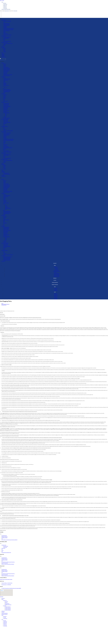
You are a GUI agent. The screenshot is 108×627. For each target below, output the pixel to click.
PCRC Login (5, 6)
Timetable (4, 84)
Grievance (3, 175)
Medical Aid (4, 148)
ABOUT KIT (5, 600)
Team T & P (4, 129)
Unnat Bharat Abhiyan (6, 25)
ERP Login (4, 620)
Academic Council (5, 196)
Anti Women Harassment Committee (8, 29)
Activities (4, 44)
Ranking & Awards (5, 71)
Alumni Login (5, 5)
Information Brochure (6, 110)
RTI (2, 538)
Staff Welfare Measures (6, 91)
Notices (4, 92)
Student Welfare (4, 131)
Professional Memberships (6, 122)
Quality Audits (5, 72)
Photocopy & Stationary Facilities (7, 147)
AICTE (6, 113)
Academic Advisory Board (6, 195)
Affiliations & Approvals (6, 69)
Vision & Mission (7, 603)
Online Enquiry (5, 109)
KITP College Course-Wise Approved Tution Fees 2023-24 (9, 539)
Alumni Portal (5, 547)
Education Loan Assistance (7, 106)
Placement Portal (5, 546)
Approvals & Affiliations (6, 112)
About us (3, 179)
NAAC (4, 88)
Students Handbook (6, 150)
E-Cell (4, 125)
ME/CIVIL (4, 95)
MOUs (4, 45)
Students (4, 48)
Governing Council (5, 67)
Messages (4, 605)
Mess (4, 143)
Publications (5, 123)
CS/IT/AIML (5, 94)
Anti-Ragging (5, 27)
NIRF (2, 52)
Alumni (4, 49)
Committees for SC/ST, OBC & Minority (8, 28)
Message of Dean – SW (6, 23)
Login (4, 40)
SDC (4, 127)
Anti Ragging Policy (4, 535)
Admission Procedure (6, 103)
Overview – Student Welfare (7, 132)
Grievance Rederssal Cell (6, 89)
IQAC (4, 86)
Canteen (4, 32)
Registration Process (6, 104)
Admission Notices (5, 107)
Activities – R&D (5, 121)
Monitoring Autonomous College (7, 74)
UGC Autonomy (4, 176)
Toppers (4, 198)
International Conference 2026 (7, 256)
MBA (4, 220)
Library (4, 199)
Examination (5, 200)
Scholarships (5, 26)
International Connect (5, 42)
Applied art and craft (6, 219)
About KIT (4, 180)
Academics (3, 76)
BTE (5, 239)
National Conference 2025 (6, 257)
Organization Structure (6, 70)
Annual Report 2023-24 (6, 75)
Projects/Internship (6, 85)
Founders (4, 181)
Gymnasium (4, 145)
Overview (4, 77)
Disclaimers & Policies (4, 537)
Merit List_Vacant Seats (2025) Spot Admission (8, 575)
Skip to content (2, 0)
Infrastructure (5, 73)
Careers (3, 46)
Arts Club (4, 617)
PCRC (4, 128)
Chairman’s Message (7, 606)
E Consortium (5, 8)
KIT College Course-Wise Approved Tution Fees (8, 573)
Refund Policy (5, 111)
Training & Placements (5, 126)
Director (4, 66)
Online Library (5, 621)
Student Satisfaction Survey (7, 90)
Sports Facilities (5, 33)
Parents (4, 50)
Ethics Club (4, 616)
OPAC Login (5, 7)
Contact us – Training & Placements (8, 130)
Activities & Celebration (6, 24)
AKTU (6, 114)
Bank (4, 149)
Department (3, 93)
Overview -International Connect (7, 43)
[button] (54, 18)
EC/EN (4, 96)
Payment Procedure (6, 105)
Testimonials (3, 47)
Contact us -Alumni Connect (7, 41)
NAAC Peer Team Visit (5, 574)
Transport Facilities (5, 146)
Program (4, 197)
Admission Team (5, 108)
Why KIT (6, 602)
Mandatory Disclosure (4, 536)
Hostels (4, 31)
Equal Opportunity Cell (6, 30)
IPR (3, 124)
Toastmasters (5, 618)
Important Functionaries (6, 68)
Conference (3, 255)
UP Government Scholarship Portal (6, 552)
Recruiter (4, 51)
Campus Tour (3, 548)
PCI (2, 549)
